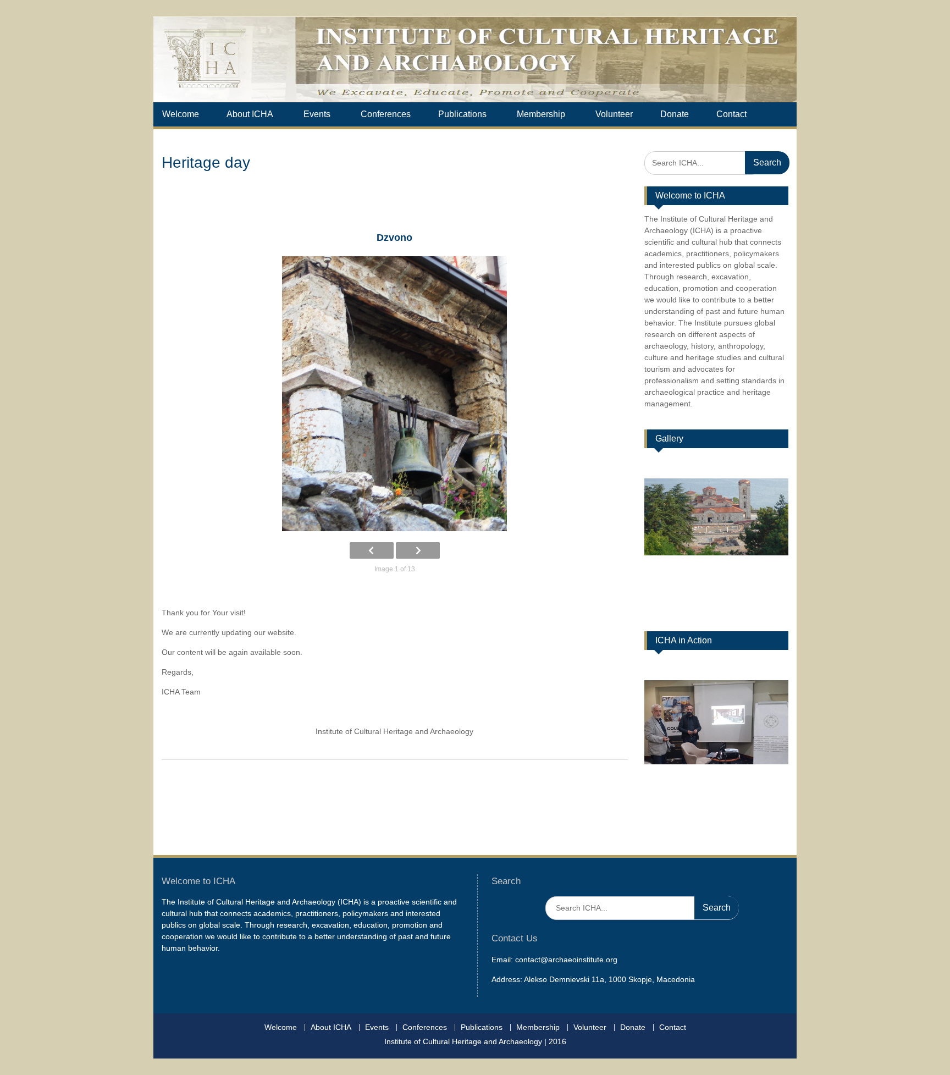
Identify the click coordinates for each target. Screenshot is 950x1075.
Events (316, 114)
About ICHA (250, 114)
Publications (462, 114)
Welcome (180, 114)
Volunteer (614, 114)
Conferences (386, 114)
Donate (674, 114)
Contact (731, 114)
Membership (541, 114)
